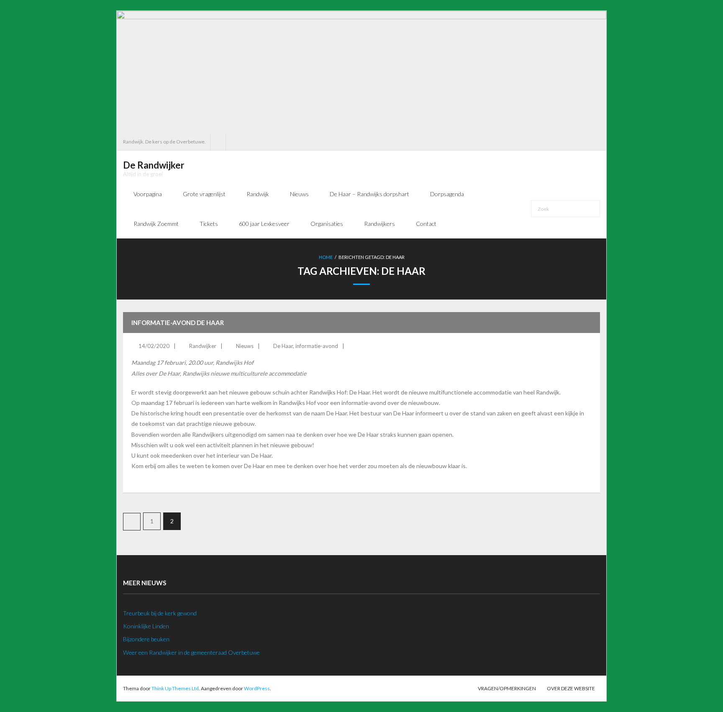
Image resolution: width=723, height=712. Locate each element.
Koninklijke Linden (146, 626)
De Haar (283, 346)
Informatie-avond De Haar (177, 322)
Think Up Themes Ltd (175, 688)
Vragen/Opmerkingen (507, 688)
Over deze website (571, 688)
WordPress (257, 688)
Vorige (132, 521)
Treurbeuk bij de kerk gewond (160, 613)
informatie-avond (316, 346)
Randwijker (202, 346)
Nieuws (245, 346)
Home (326, 257)
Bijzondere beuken (146, 639)
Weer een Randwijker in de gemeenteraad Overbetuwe (191, 652)
